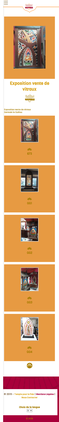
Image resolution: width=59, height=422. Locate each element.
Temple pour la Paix (24, 394)
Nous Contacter (29, 397)
